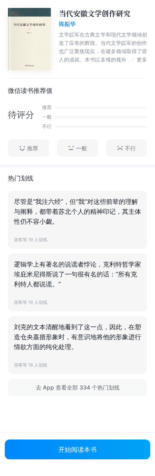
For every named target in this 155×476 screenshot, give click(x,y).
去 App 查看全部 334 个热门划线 (78, 387)
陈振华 (67, 24)
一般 (81, 148)
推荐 (32, 148)
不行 (130, 148)
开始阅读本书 (77, 449)
